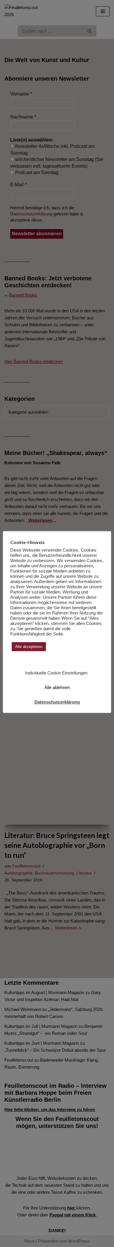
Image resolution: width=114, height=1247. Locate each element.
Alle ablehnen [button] (57, 687)
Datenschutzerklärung (57, 701)
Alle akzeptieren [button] (28, 646)
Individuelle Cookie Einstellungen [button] (56, 672)
